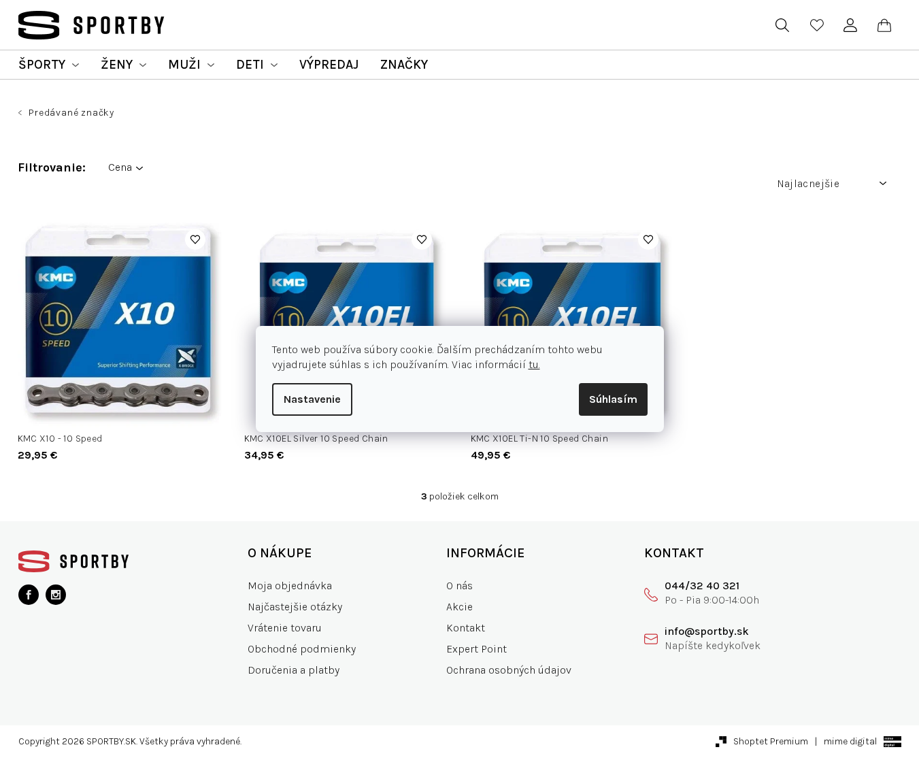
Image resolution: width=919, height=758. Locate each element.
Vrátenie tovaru (285, 627)
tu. (534, 364)
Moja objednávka (290, 585)
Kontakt (465, 627)
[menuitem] (48, 64)
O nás (459, 585)
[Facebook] (28, 594)
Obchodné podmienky (302, 648)
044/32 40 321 (702, 585)
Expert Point (476, 648)
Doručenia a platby (293, 669)
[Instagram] (56, 594)
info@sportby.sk (707, 631)
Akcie (459, 606)
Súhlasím (613, 399)
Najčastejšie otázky (295, 606)
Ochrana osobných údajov (508, 669)
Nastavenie (312, 399)
